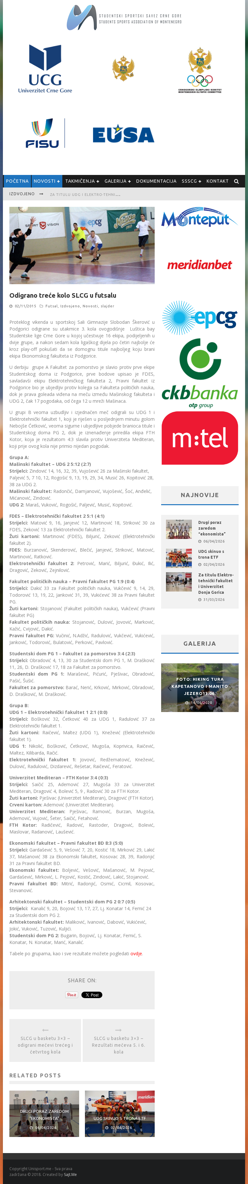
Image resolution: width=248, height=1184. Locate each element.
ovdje (136, 953)
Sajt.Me (70, 1174)
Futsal (52, 306)
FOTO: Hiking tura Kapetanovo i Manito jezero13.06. (199, 686)
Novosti (45, 181)
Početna (17, 181)
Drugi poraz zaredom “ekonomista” (212, 528)
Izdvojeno (70, 306)
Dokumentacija (156, 181)
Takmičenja (80, 181)
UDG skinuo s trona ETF (120, 1118)
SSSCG (189, 181)
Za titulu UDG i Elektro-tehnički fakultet (96, 195)
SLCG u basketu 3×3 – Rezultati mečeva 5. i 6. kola (118, 1045)
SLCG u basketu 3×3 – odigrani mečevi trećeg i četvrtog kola (45, 1045)
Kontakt (218, 181)
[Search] (237, 181)
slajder (107, 306)
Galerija (116, 181)
